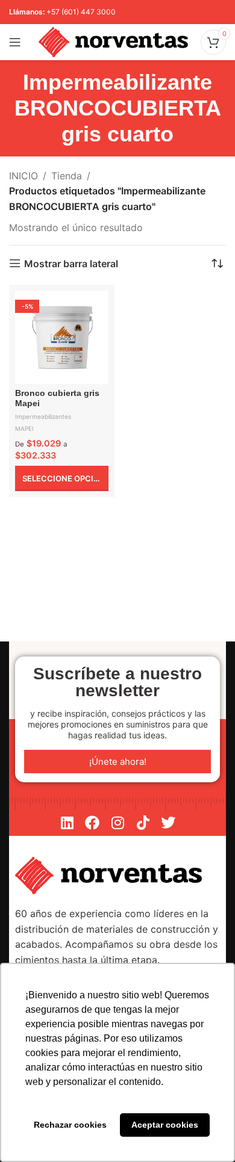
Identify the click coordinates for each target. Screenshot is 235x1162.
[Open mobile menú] (15, 42)
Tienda (66, 176)
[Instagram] (117, 822)
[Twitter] (168, 822)
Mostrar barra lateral (71, 263)
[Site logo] (113, 41)
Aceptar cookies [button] (164, 1125)
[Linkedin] (67, 822)
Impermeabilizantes (43, 416)
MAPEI (24, 428)
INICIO (23, 176)
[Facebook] (92, 822)
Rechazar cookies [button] (70, 1125)
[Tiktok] (143, 822)
